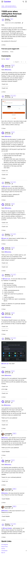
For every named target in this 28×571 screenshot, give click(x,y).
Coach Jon (7, 65)
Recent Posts (4, 546)
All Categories (4, 544)
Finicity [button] (11, 51)
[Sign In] (26, 1)
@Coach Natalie (7, 528)
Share (3, 45)
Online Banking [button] (5, 51)
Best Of (3, 552)
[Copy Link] (22, 22)
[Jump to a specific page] (25, 62)
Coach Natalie (18, 22)
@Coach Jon (6, 186)
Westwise (7, 19)
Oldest (7, 59)
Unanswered (14, 550)
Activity (3, 548)
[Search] (23, 1)
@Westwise (8, 69)
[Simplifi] (7, 1)
